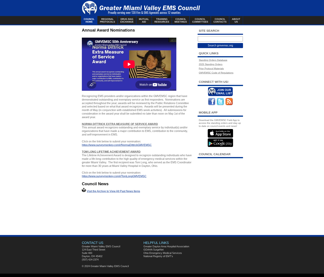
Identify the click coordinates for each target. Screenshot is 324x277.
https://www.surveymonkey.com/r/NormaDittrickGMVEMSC (117, 145)
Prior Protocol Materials (211, 68)
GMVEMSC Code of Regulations (216, 73)
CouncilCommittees (200, 20)
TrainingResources (161, 20)
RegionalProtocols (107, 20)
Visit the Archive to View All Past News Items (113, 191)
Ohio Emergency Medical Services (162, 253)
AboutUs (236, 20)
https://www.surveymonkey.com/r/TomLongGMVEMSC (114, 176)
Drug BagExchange (126, 20)
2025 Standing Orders (210, 64)
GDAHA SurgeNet (153, 249)
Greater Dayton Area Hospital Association (166, 246)
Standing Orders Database (213, 60)
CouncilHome (89, 20)
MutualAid (144, 20)
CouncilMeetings (180, 20)
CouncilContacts (219, 20)
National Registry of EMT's (158, 256)
